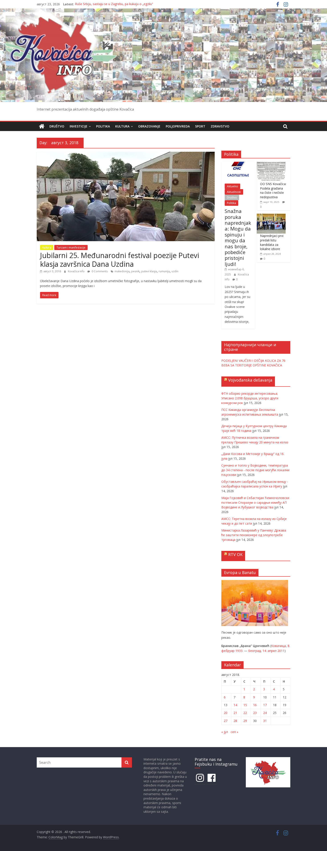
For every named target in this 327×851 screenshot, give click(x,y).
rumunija (164, 271)
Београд (254, 651)
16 (255, 705)
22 (245, 713)
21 (235, 713)
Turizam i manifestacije (71, 247)
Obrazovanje (149, 126)
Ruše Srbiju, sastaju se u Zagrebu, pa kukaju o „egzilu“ (114, 4)
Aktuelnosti (234, 192)
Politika (103, 126)
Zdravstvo (220, 126)
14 (235, 705)
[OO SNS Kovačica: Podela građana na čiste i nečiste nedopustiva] (271, 164)
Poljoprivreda (178, 126)
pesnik (135, 271)
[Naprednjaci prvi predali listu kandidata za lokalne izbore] (271, 216)
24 (265, 713)
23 (255, 713)
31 (265, 721)
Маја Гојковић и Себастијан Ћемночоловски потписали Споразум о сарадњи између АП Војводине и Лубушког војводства (255, 502)
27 (225, 721)
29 (245, 721)
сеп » (234, 732)
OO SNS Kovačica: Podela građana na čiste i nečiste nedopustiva (273, 190)
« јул (224, 732)
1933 (238, 651)
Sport (200, 126)
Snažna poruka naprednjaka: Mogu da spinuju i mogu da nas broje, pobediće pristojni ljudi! (238, 237)
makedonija (122, 271)
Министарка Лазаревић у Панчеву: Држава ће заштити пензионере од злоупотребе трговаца (253, 535)
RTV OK (235, 554)
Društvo (56, 126)
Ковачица (278, 646)
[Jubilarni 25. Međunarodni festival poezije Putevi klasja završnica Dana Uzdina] (126, 154)
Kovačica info (76, 271)
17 (265, 705)
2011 (281, 651)
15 (245, 705)
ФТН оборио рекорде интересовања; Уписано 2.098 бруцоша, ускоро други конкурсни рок (249, 398)
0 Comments (99, 271)
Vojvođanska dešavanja (250, 380)
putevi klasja (149, 271)
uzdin (175, 271)
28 (235, 721)
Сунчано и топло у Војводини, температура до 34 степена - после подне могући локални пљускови (255, 470)
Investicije (78, 126)
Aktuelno (232, 186)
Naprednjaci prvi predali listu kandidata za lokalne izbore (271, 242)
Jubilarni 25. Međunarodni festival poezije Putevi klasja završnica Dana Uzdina (119, 260)
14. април (269, 651)
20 (225, 713)
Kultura (122, 126)
